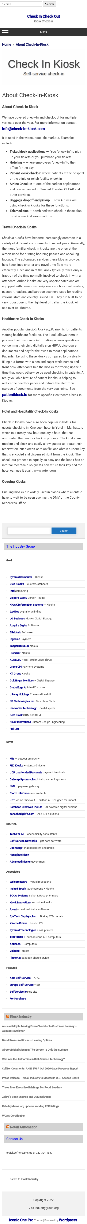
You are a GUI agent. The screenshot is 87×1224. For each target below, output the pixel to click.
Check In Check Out (43, 16)
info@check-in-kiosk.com (23, 128)
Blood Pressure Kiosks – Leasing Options (27, 1040)
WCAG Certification (13, 1115)
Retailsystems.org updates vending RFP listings (30, 1106)
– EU (25, 984)
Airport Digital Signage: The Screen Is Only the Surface (35, 1049)
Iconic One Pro (21, 1220)
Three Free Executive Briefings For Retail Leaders (32, 1087)
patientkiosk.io (14, 394)
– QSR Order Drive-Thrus (31, 659)
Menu (43, 31)
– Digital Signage (32, 680)
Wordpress (68, 1220)
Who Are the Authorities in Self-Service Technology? (33, 1059)
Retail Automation (23, 1127)
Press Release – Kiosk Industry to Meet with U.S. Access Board (40, 1078)
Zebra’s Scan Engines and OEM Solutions (26, 1096)
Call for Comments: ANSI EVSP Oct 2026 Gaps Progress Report (40, 1068)
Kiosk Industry (21, 1017)
